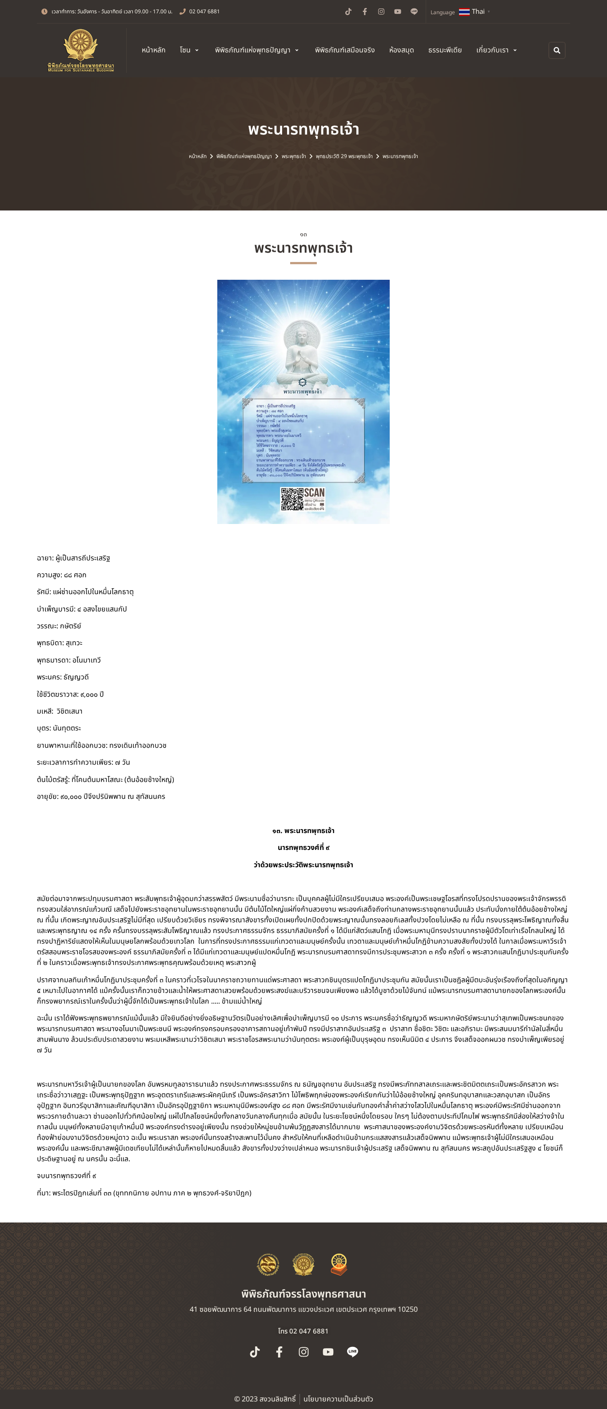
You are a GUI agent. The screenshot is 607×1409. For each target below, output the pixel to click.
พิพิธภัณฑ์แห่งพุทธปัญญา (244, 156)
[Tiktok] (348, 11)
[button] (190, 50)
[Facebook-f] (365, 11)
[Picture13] (303, 402)
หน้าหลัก (198, 156)
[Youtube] (398, 11)
